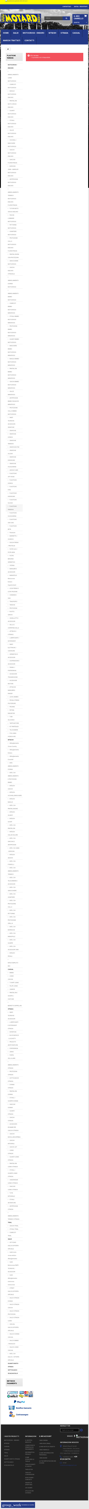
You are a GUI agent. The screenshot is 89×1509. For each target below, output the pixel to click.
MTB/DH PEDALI (11, 954)
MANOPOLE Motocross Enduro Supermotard (12, 580)
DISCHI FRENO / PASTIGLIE (13, 544)
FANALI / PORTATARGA (12, 669)
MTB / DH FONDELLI (12, 862)
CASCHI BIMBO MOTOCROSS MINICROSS (13, 385)
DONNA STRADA (11, 1086)
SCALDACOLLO (13, 1373)
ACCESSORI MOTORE (12, 682)
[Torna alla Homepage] (8, 49)
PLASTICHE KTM (12, 488)
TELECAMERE (13, 730)
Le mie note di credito (47, 1446)
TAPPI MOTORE (14, 723)
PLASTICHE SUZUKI (12, 501)
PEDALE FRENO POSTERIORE (13, 701)
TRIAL (10, 1222)
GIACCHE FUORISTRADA (12, 161)
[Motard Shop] (21, 18)
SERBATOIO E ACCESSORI (13, 655)
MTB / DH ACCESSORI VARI (13, 948)
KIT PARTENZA (14, 726)
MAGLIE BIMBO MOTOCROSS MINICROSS (13, 362)
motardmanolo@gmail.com (68, 1465)
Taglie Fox (29, 1469)
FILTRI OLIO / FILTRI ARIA (12, 550)
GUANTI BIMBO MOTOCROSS (13, 340)
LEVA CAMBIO (13, 697)
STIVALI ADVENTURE (12, 1201)
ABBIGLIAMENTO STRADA (13, 1066)
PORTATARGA (13, 1048)
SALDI (15, 33)
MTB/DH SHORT (11, 820)
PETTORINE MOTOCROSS (12, 226)
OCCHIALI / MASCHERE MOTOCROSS (12, 143)
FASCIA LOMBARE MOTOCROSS (12, 218)
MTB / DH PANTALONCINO (13, 807)
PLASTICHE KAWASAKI (12, 494)
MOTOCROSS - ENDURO (33, 33)
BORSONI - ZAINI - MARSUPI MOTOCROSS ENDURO (13, 171)
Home (6, 33)
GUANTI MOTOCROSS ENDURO (12, 114)
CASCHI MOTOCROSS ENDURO (12, 153)
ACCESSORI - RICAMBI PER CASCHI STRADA (13, 1127)
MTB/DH (52, 33)
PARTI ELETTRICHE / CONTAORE (12, 648)
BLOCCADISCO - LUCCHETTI (13, 1036)
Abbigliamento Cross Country (13, 744)
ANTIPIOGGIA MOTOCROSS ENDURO (13, 182)
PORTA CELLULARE (11, 1056)
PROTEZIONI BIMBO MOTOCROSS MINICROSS (12, 331)
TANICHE (12, 605)
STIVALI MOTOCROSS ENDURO (12, 124)
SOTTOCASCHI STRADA (13, 1079)
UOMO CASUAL (11, 977)
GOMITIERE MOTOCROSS (12, 233)
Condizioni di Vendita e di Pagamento (30, 1447)
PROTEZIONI (13, 608)
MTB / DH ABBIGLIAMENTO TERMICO (13, 871)
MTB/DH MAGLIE (11, 800)
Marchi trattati (11, 40)
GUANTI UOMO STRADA (13, 1158)
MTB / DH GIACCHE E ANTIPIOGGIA (12, 841)
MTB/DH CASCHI (11, 787)
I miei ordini (43, 1440)
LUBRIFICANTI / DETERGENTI (13, 639)
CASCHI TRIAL (13, 1226)
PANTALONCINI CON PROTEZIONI (13, 255)
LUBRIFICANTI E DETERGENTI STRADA (13, 1025)
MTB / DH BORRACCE (12, 928)
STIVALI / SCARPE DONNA (13, 1099)
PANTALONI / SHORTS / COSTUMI (13, 996)
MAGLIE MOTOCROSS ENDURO (12, 94)
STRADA (64, 33)
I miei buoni (43, 1458)
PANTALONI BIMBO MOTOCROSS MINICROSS (12, 373)
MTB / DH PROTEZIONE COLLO (12, 904)
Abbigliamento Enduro (13, 751)
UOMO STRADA (11, 1151)
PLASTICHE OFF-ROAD (12, 475)
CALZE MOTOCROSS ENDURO (12, 133)
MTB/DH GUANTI (11, 813)
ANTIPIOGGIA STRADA (13, 1207)
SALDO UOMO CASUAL (13, 1348)
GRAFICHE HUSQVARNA (12, 465)
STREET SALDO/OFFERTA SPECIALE (13, 1291)
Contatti (29, 40)
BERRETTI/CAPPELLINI (15, 1005)
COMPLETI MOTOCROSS (12, 86)
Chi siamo (28, 1488)
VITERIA (11, 565)
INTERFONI (12, 1032)
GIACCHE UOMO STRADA (13, 1188)
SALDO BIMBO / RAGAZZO (13, 1342)
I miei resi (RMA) (44, 1443)
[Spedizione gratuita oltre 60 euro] (44, 2)
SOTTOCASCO (12, 1370)
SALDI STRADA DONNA (13, 1299)
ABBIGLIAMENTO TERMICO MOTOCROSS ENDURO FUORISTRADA (13, 198)
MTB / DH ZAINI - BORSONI (13, 849)
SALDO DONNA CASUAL (13, 1335)
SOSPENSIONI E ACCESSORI (13, 662)
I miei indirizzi (44, 1450)
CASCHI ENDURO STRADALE (11, 271)
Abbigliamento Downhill (13, 757)
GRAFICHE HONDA (12, 435)
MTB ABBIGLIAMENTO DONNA (13, 766)
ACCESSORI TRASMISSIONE (13, 675)
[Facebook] (74, 1436)
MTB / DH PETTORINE (12, 911)
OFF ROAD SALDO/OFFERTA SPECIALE (13, 1246)
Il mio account (45, 1436)
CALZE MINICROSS (11, 393)
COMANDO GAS (12, 596)
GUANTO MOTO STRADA (13, 1365)
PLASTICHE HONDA (12, 481)
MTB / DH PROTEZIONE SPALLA (12, 920)
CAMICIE (12, 989)
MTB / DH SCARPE (12, 941)
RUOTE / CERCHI (11, 613)
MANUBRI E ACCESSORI (12, 570)
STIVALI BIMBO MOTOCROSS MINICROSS (13, 319)
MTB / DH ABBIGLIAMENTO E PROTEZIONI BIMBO (13, 777)
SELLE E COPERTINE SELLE (13, 626)
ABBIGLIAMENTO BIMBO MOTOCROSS (13, 297)
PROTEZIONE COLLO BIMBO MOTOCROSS (13, 411)
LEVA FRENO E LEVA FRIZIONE (13, 590)
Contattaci (67, 6)
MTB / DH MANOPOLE (12, 934)
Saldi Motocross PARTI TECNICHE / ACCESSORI (13, 1266)
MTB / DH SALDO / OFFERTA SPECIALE (13, 1357)
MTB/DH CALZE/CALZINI (13, 833)
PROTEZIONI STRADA (12, 1073)
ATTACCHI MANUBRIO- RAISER (12, 690)
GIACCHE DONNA (11, 1105)
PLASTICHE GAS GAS (12, 521)
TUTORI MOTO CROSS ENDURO (13, 210)
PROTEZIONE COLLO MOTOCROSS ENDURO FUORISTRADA (13, 244)
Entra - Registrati (80, 6)
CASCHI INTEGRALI (11, 1142)
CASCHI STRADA (11, 1119)
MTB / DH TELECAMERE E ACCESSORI (12, 881)
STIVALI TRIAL (13, 1229)
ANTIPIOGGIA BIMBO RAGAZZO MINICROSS (13, 401)
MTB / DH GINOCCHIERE (12, 889)
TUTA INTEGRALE (11, 1194)
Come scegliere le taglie (29, 1459)
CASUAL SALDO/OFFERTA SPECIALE (13, 1327)
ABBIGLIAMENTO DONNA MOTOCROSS (13, 284)
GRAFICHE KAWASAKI (12, 458)
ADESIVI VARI (13, 470)
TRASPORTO (13, 601)
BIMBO (11, 972)
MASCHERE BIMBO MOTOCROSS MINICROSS (12, 350)
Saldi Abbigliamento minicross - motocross (12, 1280)
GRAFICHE (12, 430)
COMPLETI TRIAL (12, 1234)
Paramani (12, 532)
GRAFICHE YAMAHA (12, 442)
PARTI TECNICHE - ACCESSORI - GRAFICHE (12, 422)
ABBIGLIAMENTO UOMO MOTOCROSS (13, 78)
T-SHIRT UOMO (14, 982)
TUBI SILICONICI (11, 718)
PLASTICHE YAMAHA (12, 507)
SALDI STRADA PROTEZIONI (13, 1312)
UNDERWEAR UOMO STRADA (13, 1181)
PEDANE (12, 707)
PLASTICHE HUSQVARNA (12, 514)
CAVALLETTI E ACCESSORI (13, 619)
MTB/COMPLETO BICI (13, 964)
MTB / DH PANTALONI (12, 826)
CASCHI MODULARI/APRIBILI (14, 1135)
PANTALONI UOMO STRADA (13, 1165)
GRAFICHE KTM (14, 447)
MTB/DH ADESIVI (11, 856)
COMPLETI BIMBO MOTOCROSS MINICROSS (12, 308)
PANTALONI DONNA (12, 1092)
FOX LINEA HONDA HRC (12, 734)
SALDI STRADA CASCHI (13, 1306)
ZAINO (11, 1052)
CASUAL (76, 33)
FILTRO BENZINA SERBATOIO (11, 559)
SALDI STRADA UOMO (13, 1319)
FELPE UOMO (13, 986)
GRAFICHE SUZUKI (12, 452)
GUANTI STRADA (11, 1112)
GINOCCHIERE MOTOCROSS (13, 262)
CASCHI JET (13, 1147)
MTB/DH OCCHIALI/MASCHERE (15, 793)
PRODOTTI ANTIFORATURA (13, 1043)
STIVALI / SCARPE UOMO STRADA (12, 1173)
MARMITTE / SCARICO (12, 537)
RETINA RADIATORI (11, 711)
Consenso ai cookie (18, 1505)
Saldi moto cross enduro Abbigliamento (12, 1255)
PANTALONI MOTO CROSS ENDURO (12, 104)
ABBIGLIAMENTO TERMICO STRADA (13, 1217)
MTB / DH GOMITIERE (12, 895)
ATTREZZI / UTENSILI (12, 632)
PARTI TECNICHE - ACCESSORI (11, 1015)
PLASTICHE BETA (12, 527)
